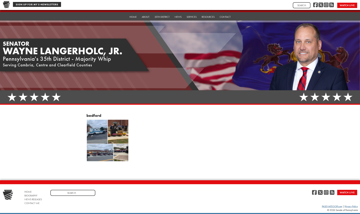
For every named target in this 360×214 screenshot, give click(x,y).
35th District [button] (162, 16)
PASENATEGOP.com (332, 206)
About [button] (145, 16)
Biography (30, 195)
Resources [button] (208, 16)
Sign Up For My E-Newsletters (37, 4)
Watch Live (347, 5)
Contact (225, 16)
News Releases (33, 199)
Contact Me (32, 203)
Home (133, 16)
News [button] (178, 16)
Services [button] (192, 16)
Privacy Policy (351, 206)
